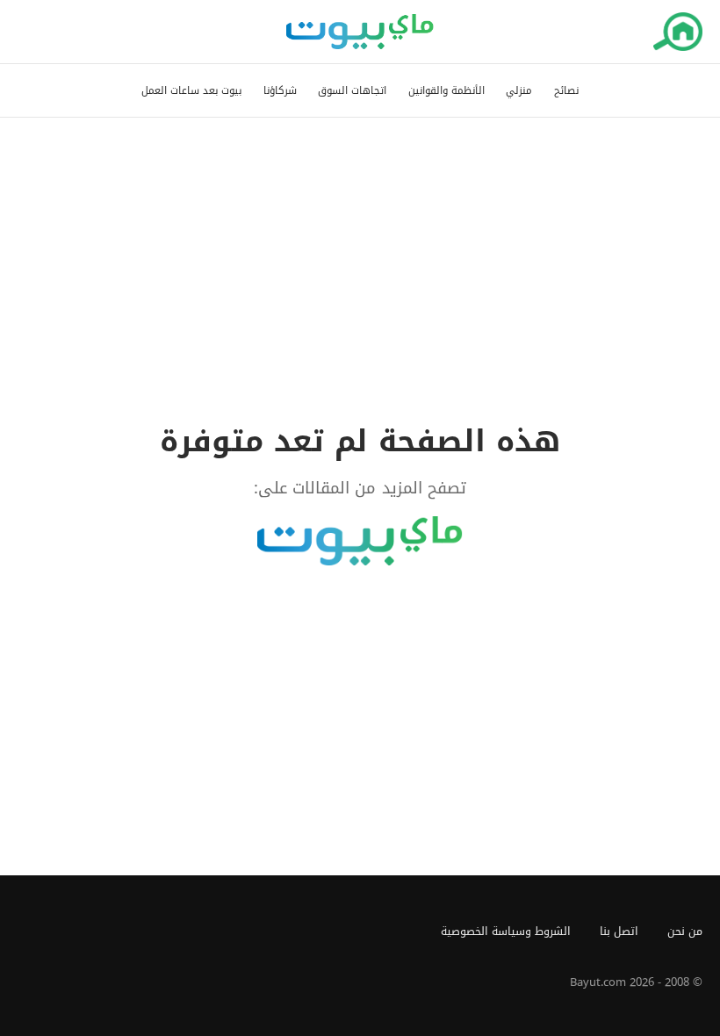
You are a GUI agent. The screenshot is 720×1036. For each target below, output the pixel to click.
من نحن (684, 931)
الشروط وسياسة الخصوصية (506, 931)
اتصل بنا (619, 931)
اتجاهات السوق (352, 91)
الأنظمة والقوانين (446, 91)
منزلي (519, 91)
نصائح (566, 91)
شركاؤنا (280, 91)
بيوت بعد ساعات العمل (191, 91)
